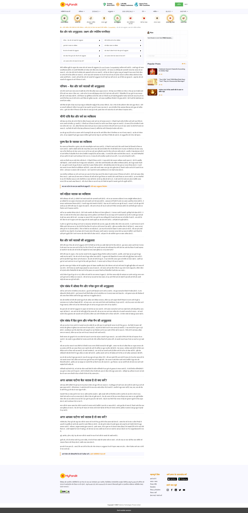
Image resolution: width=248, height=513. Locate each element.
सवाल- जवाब (153, 481)
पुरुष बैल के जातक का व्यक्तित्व (70, 45)
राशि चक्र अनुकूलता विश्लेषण (99, 186)
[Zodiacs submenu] (99, 11)
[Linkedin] (176, 490)
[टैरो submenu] (145, 11)
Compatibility (112, 27)
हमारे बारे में (153, 479)
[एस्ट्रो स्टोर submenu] (187, 11)
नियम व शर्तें (153, 492)
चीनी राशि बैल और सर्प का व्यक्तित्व (112, 40)
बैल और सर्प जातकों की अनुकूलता (71, 50)
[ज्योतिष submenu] (157, 11)
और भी (183, 63)
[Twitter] (180, 490)
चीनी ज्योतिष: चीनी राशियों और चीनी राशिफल (73, 27)
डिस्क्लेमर (153, 487)
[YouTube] (184, 490)
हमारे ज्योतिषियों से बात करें (97, 454)
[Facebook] (172, 490)
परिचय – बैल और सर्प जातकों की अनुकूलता (73, 40)
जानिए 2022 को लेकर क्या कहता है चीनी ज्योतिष (96, 27)
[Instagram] (168, 490)
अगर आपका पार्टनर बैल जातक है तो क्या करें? (115, 56)
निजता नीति (153, 484)
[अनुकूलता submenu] (114, 11)
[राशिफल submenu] (84, 11)
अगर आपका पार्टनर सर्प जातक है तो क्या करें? (73, 61)
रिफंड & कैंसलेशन (155, 490)
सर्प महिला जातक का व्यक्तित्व (111, 45)
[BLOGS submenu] (172, 11)
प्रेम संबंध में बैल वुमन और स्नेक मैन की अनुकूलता (74, 56)
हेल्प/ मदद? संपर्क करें (156, 495)
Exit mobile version (124, 510)
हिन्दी (186, 4)
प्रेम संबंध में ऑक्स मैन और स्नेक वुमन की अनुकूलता (116, 50)
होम (61, 27)
